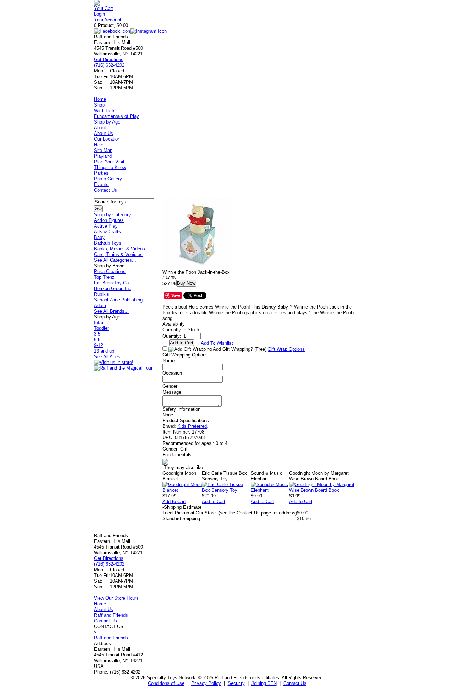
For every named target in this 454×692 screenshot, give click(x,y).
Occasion (172, 373)
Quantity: (171, 336)
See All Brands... (111, 311)
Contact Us (105, 190)
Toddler (101, 328)
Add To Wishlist (217, 343)
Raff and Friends (111, 615)
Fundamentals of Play (116, 116)
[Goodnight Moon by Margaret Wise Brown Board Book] (324, 490)
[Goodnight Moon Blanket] (182, 490)
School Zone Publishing (118, 300)
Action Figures (109, 220)
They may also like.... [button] (185, 467)
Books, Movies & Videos (119, 248)
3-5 (97, 334)
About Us (103, 133)
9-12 (98, 345)
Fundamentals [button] (177, 454)
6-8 (97, 339)
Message (171, 392)
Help (98, 144)
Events (101, 184)
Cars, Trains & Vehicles (118, 254)
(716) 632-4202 (109, 65)
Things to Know (110, 167)
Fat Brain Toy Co (111, 282)
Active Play (106, 226)
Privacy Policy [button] (206, 683)
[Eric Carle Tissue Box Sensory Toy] (226, 490)
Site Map (103, 150)
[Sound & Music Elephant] (270, 490)
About (100, 127)
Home (100, 99)
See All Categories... (115, 260)
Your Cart (103, 8)
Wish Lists (105, 110)
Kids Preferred (192, 426)
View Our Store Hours (116, 598)
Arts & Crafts (107, 231)
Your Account (107, 19)
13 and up (104, 351)
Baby (99, 237)
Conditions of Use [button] (166, 683)
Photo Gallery (108, 178)
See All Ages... (109, 356)
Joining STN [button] (264, 683)
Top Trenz (104, 277)
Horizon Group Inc (112, 288)
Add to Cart (174, 501)
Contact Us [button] (294, 683)
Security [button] (236, 683)
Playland (103, 156)
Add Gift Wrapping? (239, 349)
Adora (100, 305)
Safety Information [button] (181, 409)
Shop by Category (112, 214)
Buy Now (186, 283)
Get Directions (108, 59)
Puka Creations (110, 271)
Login (99, 14)
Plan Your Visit (109, 161)
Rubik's (101, 294)
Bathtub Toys (107, 243)
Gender (169, 386)
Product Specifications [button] (185, 420)
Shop (99, 105)
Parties (101, 173)
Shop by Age (107, 122)
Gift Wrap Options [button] (286, 349)
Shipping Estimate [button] (181, 507)
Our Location (107, 139)
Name (168, 360)
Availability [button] (173, 324)
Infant (100, 322)
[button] (197, 233)
